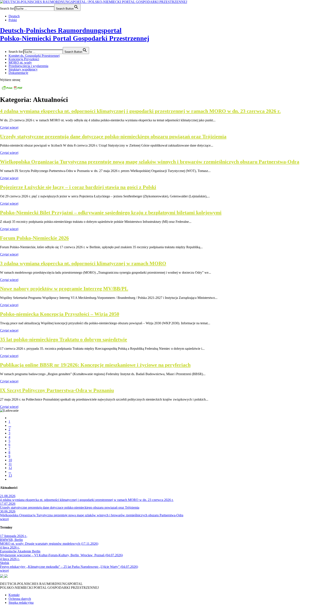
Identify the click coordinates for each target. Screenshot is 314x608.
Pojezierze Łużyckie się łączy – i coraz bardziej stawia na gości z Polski (78, 187)
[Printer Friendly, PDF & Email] (12, 89)
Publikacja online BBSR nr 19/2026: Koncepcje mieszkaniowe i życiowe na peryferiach (95, 365)
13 (10, 475)
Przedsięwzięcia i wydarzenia (28, 66)
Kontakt (14, 595)
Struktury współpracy (23, 69)
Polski (13, 20)
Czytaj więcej (9, 127)
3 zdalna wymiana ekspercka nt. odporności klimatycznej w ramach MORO (83, 263)
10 (10, 460)
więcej (4, 519)
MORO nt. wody (20, 62)
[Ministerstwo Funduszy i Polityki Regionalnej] (6, 576)
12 (10, 468)
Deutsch (14, 16)
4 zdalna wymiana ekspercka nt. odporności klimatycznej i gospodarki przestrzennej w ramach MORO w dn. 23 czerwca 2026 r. (140, 111)
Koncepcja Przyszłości (24, 59)
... (10, 425)
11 (10, 464)
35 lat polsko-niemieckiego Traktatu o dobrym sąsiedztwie (63, 339)
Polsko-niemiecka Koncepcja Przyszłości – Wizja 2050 (59, 314)
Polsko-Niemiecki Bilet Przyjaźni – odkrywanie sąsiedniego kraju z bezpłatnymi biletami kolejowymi (111, 212)
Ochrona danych (20, 599)
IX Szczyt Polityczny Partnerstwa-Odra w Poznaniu (57, 390)
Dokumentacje (18, 73)
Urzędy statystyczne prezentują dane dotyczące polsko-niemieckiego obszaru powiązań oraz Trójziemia (113, 136)
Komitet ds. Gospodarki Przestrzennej (34, 55)
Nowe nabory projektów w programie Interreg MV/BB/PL (64, 288)
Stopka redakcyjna (21, 602)
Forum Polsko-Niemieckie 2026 (34, 238)
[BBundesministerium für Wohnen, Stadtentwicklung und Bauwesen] (2, 576)
